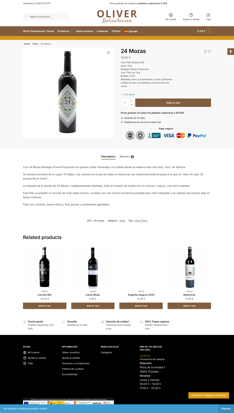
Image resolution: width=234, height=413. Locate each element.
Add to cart (173, 102)
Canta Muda (93, 294)
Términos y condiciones (75, 363)
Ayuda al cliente (191, 19)
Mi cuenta (171, 19)
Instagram (106, 352)
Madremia (189, 294)
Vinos (35, 43)
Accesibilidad (69, 374)
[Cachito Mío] (44, 267)
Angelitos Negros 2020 (141, 294)
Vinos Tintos (140, 220)
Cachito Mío (45, 294)
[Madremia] (209, 51)
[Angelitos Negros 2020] (141, 267)
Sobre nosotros (71, 352)
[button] (230, 51)
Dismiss (226, 408)
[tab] (108, 156)
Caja (208, 19)
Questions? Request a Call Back (208, 395)
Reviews (126, 156)
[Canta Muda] (205, 51)
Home (27, 43)
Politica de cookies (73, 368)
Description (108, 156)
